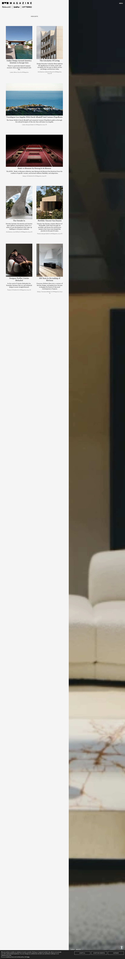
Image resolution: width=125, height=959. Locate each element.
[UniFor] (17, 7)
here (28, 957)
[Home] (17, 3)
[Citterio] (27, 7)
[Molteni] (6, 7)
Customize (116, 953)
